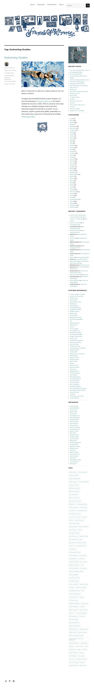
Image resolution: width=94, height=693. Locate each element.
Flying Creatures (74, 323)
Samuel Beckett (74, 643)
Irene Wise (73, 238)
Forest (72, 327)
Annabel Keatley (74, 408)
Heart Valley (73, 95)
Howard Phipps (73, 562)
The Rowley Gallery (75, 460)
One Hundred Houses (76, 74)
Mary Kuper (84, 603)
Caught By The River (76, 309)
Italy (82, 565)
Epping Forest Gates (76, 317)
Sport (12, 73)
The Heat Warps (74, 382)
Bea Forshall (73, 300)
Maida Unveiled (74, 350)
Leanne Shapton (9, 75)
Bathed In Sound (75, 93)
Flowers (72, 145)
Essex (80, 539)
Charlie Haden (73, 507)
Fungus (72, 151)
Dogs (71, 140)
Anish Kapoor (73, 481)
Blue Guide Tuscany (75, 501)
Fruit (71, 149)
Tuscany (82, 662)
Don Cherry (72, 530)
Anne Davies (73, 410)
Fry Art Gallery (74, 329)
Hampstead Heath (74, 552)
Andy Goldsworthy (74, 478)
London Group (73, 600)
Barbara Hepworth (74, 488)
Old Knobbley (74, 356)
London (81, 597)
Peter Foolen (73, 361)
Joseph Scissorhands (76, 336)
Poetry (72, 180)
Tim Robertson (74, 462)
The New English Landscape (78, 388)
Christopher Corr (75, 415)
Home (32, 4)
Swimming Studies (16, 57)
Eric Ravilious (73, 539)
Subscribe (41, 4)
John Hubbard (73, 574)
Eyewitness (72, 542)
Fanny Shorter (74, 425)
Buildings (72, 126)
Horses (72, 161)
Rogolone (85, 274)
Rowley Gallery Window (76, 635)
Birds (71, 120)
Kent (82, 590)
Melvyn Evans (74, 448)
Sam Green (73, 369)
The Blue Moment (75, 373)
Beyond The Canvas (75, 302)
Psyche (72, 363)
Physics (72, 176)
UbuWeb (72, 394)
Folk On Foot (73, 325)
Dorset (80, 530)
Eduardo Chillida (74, 533)
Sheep (71, 186)
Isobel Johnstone (75, 429)
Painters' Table (74, 357)
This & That (73, 192)
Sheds (71, 184)
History (72, 159)
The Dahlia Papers (75, 377)
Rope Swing (72, 632)
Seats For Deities (75, 109)
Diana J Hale (73, 313)
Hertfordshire (73, 558)
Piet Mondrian (73, 616)
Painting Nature (74, 359)
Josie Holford (74, 261)
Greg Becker (72, 549)
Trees (71, 195)
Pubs (71, 182)
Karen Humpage (81, 587)
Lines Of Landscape (75, 342)
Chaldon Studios (74, 311)
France (71, 546)
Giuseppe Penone (80, 546)
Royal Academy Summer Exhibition (76, 639)
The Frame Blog (74, 381)
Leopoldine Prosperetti (76, 340)
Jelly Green (73, 433)
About (61, 4)
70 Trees (72, 107)
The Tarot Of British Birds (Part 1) (80, 80)
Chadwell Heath (82, 504)
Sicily (86, 646)
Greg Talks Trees (75, 331)
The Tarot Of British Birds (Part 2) (80, 70)
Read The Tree (74, 365)
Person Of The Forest (76, 101)
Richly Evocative (74, 367)
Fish (71, 143)
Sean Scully (79, 646)
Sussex (82, 652)
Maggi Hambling (74, 603)
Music (71, 170)
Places (72, 178)
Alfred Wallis (72, 472)
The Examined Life (75, 379)
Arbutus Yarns (74, 298)
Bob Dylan (72, 504)
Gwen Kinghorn (74, 280)
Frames (72, 147)
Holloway (81, 558)
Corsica (71, 520)
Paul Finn (72, 450)
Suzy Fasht (73, 458)
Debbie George (74, 421)
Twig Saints (73, 464)
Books (8, 73)
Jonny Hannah (74, 439)
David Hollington (75, 417)
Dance (72, 138)
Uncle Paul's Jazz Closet (77, 396)
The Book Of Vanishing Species (79, 91)
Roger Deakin (84, 629)
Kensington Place (74, 590)
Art (5, 73)
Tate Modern (73, 656)
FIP (71, 321)
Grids (71, 157)
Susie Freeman (74, 456)
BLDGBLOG (73, 304)
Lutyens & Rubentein (45, 101)
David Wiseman (74, 419)
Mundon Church (85, 265)
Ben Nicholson (73, 494)
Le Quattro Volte (74, 97)
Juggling (72, 167)
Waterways (73, 205)
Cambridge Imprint (75, 308)
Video (71, 201)
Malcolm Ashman (75, 446)
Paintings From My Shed (77, 84)
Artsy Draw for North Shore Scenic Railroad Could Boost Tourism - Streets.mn (78, 217)
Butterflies (73, 128)
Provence (82, 616)
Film (71, 142)
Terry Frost (81, 656)
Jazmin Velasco (74, 431)
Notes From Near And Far (77, 354)
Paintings (72, 172)
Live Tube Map (74, 344)
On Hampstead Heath (76, 72)
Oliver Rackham (74, 606)
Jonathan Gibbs (74, 437)
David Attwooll (79, 520)
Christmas (72, 510)
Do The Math (73, 315)
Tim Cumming (73, 662)
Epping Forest (84, 536)
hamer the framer (9, 68)
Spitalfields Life (74, 371)
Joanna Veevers (74, 435)
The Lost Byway (74, 384)
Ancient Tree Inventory (76, 296)
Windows (72, 207)
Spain (79, 649)
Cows (71, 134)
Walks (71, 203)
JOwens (72, 257)
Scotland (71, 646)
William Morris (73, 665)
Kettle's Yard (73, 338)
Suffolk (85, 649)
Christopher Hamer (75, 513)
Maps (71, 168)
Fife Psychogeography (76, 319)
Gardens (72, 153)
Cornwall (84, 517)
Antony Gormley (74, 485)
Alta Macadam (82, 472)
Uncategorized (74, 199)
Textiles (72, 190)
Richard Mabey (73, 619)
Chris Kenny (73, 414)
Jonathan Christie (74, 578)
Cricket (72, 136)
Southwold (72, 649)
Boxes (71, 124)
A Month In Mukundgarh (77, 82)
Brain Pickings (74, 306)
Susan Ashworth (75, 454)
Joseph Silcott (84, 584)
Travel (72, 193)
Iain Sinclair (83, 562)
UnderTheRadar (74, 398)
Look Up (72, 103)
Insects (72, 163)
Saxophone (84, 643)
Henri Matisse (73, 555)
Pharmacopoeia (81, 613)
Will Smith (83, 665)
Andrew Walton (73, 475)
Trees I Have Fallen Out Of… (78, 105)
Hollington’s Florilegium (77, 110)
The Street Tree (74, 392)
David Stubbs (73, 526)
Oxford (83, 606)
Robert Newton (74, 452)
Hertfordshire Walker (76, 334)
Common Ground (74, 517)
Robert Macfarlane (74, 626)
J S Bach (71, 587)
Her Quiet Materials (75, 333)
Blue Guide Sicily (74, 497)
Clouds (72, 132)
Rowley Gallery (82, 632)
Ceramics (72, 130)
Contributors (52, 4)
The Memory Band (75, 386)
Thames (71, 659)
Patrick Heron (83, 610)
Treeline (72, 99)
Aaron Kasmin (74, 406)
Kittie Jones (73, 440)
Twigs (71, 197)
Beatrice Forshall (74, 491)
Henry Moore (83, 555)
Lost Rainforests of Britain (77, 348)
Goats (71, 155)
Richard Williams (74, 622)
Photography (73, 174)
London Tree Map (75, 346)
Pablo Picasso (73, 610)
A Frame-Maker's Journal (77, 294)
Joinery (72, 165)
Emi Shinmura (74, 423)
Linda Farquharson (75, 442)
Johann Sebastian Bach (76, 571)
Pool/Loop (73, 89)
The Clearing (73, 375)
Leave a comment (9, 84)
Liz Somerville (74, 444)
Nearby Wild (73, 352)
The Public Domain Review (77, 390)
